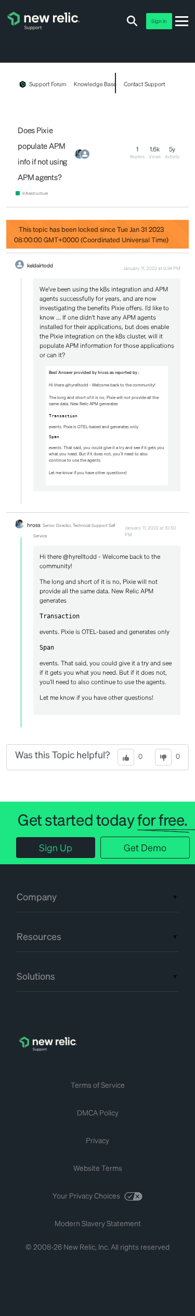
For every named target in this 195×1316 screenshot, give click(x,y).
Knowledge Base (95, 84)
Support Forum (48, 84)
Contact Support (144, 84)
